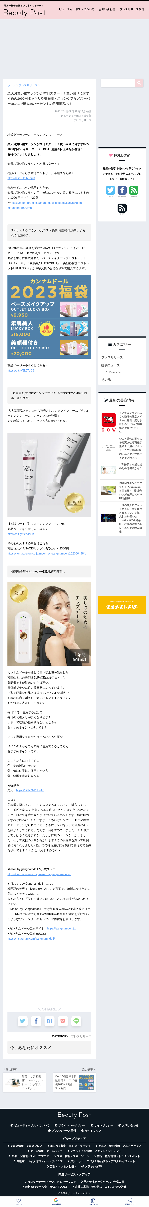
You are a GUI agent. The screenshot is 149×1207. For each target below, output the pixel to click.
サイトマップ (93, 1130)
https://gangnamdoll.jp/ (61, 928)
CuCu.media (113, 372)
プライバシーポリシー (72, 1125)
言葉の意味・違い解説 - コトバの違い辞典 (100, 1186)
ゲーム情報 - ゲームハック (46, 1151)
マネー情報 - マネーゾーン (73, 1156)
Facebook (122, 196)
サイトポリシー (103, 1125)
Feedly (134, 196)
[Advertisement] (74, 47)
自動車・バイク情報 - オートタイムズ (40, 1161)
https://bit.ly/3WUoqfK (30, 790)
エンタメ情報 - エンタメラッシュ (70, 1145)
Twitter (110, 196)
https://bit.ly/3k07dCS (21, 370)
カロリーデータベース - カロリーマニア (51, 1181)
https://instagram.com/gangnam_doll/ (31, 938)
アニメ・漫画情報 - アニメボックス (120, 1145)
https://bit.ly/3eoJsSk (20, 534)
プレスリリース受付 (132, 9)
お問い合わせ (107, 9)
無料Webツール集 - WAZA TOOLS (46, 1186)
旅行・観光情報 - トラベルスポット (118, 1156)
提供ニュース (110, 365)
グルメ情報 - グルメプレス (26, 1145)
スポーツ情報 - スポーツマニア (30, 1156)
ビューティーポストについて (76, 9)
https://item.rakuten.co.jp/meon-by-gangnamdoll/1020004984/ (46, 553)
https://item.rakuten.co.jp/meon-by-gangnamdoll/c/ (39, 874)
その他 (106, 379)
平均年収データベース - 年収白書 (104, 1181)
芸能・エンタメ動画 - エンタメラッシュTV (76, 1166)
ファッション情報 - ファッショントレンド (96, 1151)
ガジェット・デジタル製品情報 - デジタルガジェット (102, 1161)
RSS (122, 214)
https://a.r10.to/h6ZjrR (21, 178)
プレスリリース (81, 1036)
